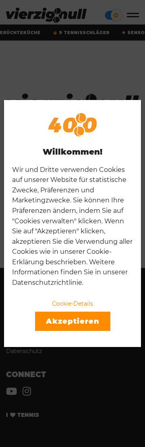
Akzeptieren (72, 321)
